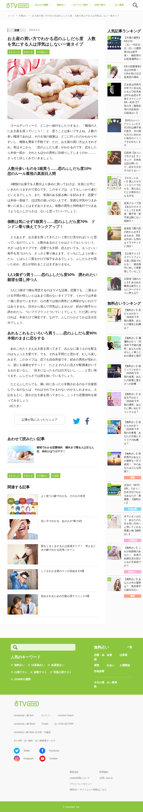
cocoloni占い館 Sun (24, 715)
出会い (111, 665)
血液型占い (57, 664)
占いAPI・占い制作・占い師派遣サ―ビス (34, 740)
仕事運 (123, 654)
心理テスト (20, 672)
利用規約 (103, 772)
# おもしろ (14, 52)
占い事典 (112, 682)
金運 (109, 654)
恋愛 (17, 30)
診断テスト (40, 672)
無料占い (19, 664)
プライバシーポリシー (81, 784)
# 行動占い (42, 52)
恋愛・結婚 (99, 657)
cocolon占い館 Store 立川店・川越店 (32, 732)
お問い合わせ (106, 778)
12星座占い (38, 664)
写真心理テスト (62, 672)
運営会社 (74, 772)
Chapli (45, 724)
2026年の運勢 (22, 679)
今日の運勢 (99, 684)
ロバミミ (45, 715)
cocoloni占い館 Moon (24, 724)
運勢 (96, 665)
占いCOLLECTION (64, 724)
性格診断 (99, 671)
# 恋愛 (56, 475)
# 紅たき (28, 52)
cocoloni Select (65, 715)
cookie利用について (80, 778)
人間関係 (125, 665)
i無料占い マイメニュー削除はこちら (88, 789)
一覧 (129, 647)
